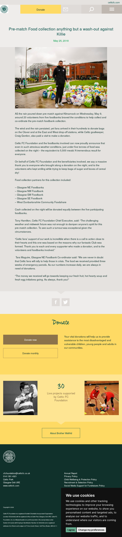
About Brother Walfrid (61, 433)
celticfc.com (114, 2)
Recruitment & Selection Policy (78, 482)
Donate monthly (30, 353)
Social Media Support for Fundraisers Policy (84, 485)
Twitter (66, 302)
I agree (71, 529)
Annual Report (70, 473)
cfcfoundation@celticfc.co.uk (16, 473)
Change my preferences (91, 529)
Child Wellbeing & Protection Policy (80, 479)
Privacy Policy (71, 476)
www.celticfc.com (11, 485)
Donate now (30, 339)
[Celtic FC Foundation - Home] (4, 9)
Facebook (56, 302)
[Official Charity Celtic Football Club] (9, 461)
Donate (41, 9)
